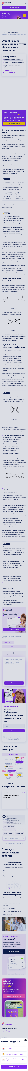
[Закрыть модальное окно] (25, 1040)
